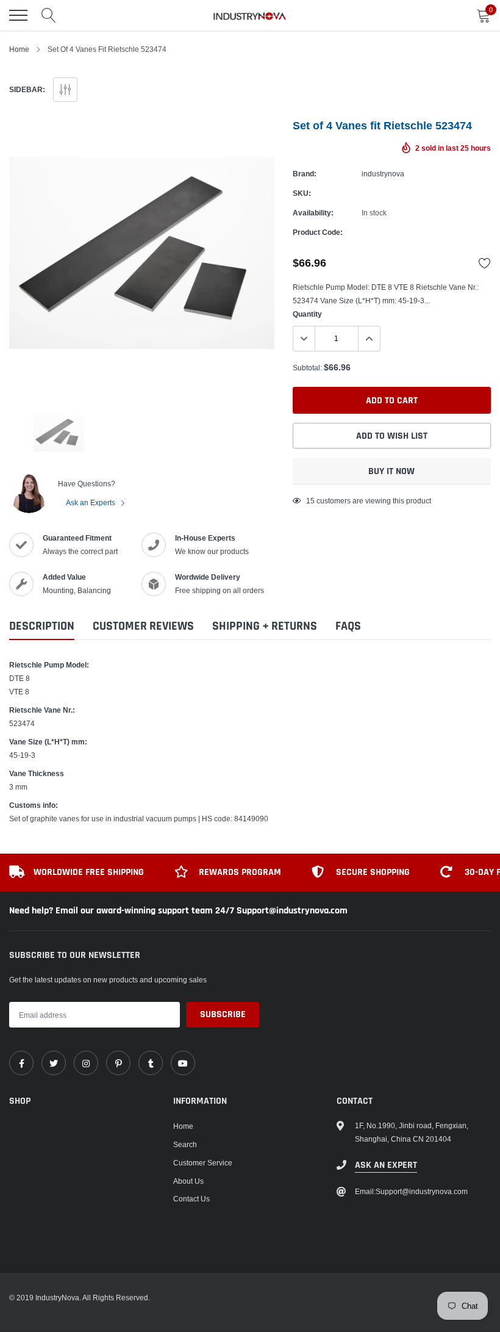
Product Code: (318, 232)
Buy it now (391, 471)
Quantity (307, 314)
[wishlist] (485, 263)
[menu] (18, 15)
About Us (188, 1181)
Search (185, 1144)
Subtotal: (307, 367)
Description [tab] (41, 626)
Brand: (304, 173)
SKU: (302, 193)
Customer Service (202, 1162)
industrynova (383, 173)
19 (310, 500)
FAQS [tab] (348, 626)
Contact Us (191, 1198)
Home (19, 49)
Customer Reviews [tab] (143, 626)
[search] (48, 15)
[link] (21, 1063)
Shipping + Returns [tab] (264, 626)
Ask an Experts (91, 502)
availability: (313, 212)
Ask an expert (386, 1165)
